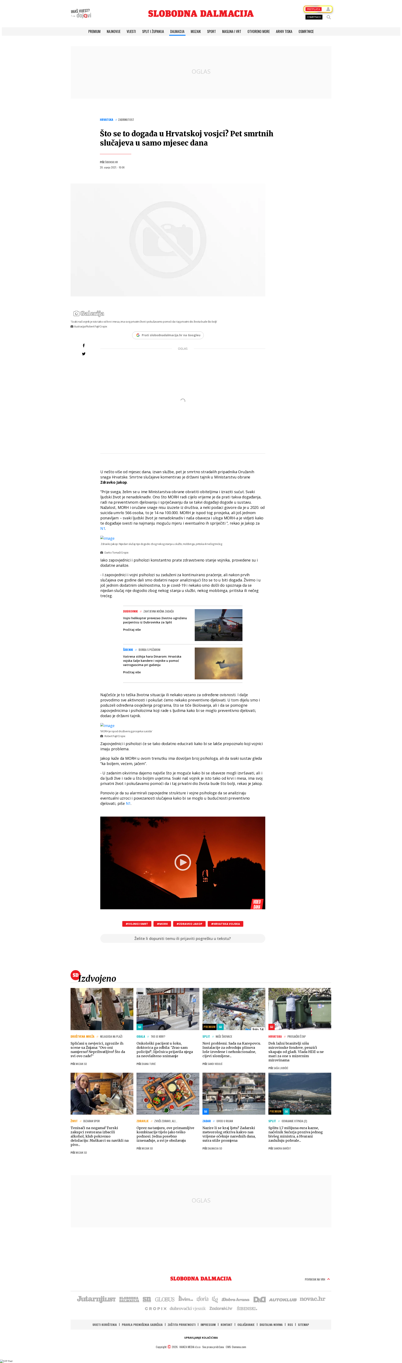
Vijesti (131, 31)
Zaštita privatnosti (182, 1324)
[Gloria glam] (215, 1299)
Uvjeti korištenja (105, 1324)
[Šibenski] (247, 1308)
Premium (94, 31)
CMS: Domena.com (236, 1347)
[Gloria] (202, 1299)
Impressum (208, 1324)
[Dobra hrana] (236, 1299)
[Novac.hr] (312, 1299)
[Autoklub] (283, 1299)
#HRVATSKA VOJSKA (225, 924)
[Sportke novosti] (147, 1299)
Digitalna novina (271, 1324)
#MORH (162, 924)
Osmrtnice (306, 31)
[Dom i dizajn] (259, 1299)
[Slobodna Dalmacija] (201, 13)
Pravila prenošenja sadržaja (142, 1324)
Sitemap (303, 1324)
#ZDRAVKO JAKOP (189, 924)
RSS (290, 1324)
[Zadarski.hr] (221, 1308)
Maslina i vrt (231, 31)
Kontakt (226, 1324)
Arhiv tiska (284, 31)
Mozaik (196, 31)
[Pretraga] (329, 17)
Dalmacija (177, 31)
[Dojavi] (81, 13)
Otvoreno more (258, 31)
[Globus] (165, 1299)
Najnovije (113, 31)
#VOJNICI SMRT (137, 924)
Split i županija (153, 31)
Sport (211, 31)
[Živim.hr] (185, 1299)
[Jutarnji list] (96, 1299)
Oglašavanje (246, 1324)
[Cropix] (155, 1308)
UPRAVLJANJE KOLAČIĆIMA (201, 1338)
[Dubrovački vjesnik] (188, 1308)
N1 (102, 528)
